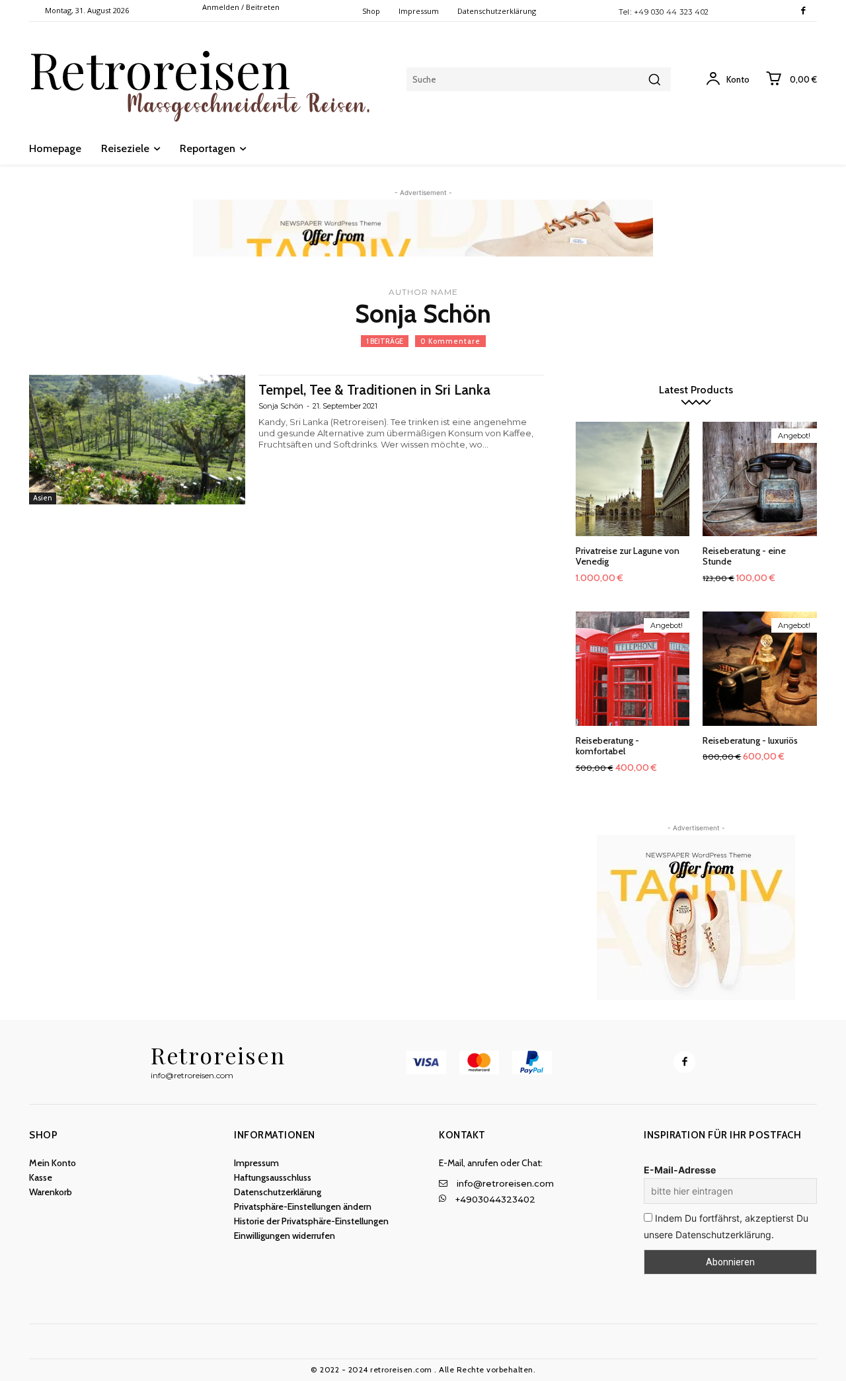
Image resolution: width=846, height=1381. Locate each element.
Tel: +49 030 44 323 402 (664, 12)
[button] (320, 1206)
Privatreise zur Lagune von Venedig (627, 556)
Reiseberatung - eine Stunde (744, 556)
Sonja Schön (280, 406)
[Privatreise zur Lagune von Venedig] (633, 479)
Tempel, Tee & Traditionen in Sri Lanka (374, 389)
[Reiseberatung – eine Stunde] (760, 479)
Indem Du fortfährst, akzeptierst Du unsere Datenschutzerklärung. (726, 1226)
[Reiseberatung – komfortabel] (633, 669)
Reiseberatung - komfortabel (607, 746)
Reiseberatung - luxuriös (750, 740)
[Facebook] (803, 11)
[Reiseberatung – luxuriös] (760, 669)
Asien (42, 497)
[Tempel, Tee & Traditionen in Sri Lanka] (137, 439)
